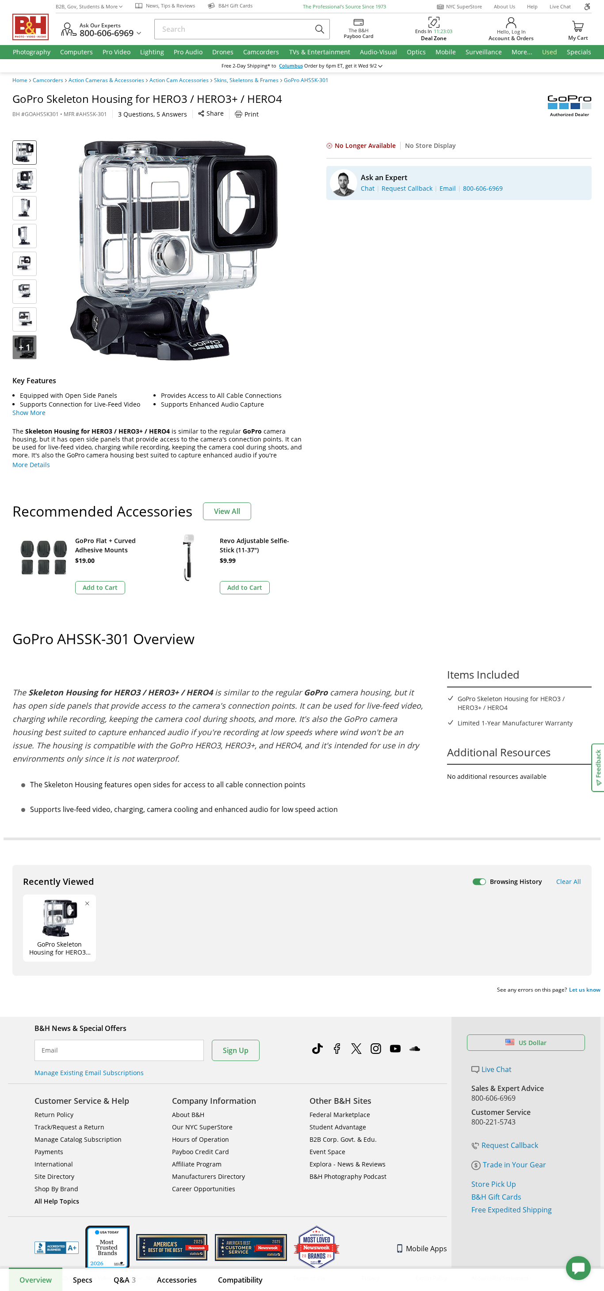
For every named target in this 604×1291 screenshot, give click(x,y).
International (53, 1164)
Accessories (177, 1280)
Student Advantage (338, 1127)
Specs (82, 1280)
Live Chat (560, 6)
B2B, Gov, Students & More (87, 6)
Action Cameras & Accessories (106, 80)
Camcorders (48, 80)
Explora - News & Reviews (348, 1164)
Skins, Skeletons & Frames (246, 80)
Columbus (291, 66)
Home (19, 80)
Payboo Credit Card (200, 1152)
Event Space (327, 1152)
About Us (504, 6)
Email (50, 1050)
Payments (48, 1152)
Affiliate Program (197, 1164)
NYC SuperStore (464, 6)
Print (252, 114)
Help (532, 6)
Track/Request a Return (69, 1127)
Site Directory (54, 1176)
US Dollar (533, 1042)
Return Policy (53, 1114)
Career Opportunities (203, 1189)
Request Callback (510, 1145)
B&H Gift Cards (496, 1197)
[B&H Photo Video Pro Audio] (34, 27)
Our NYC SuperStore (202, 1127)
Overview (35, 1280)
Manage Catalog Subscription (78, 1139)
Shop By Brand (56, 1189)
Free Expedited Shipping (511, 1210)
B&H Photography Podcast (348, 1176)
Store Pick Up (493, 1184)
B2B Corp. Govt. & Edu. (343, 1139)
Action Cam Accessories (179, 80)
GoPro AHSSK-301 (306, 80)
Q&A (125, 1280)
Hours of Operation (200, 1139)
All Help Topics (56, 1201)
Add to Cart (100, 587)
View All (227, 511)
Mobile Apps (426, 1248)
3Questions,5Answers (152, 114)
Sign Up (235, 1050)
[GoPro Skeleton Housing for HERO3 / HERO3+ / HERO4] (173, 250)
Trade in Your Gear (514, 1165)
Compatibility (240, 1280)
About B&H (188, 1114)
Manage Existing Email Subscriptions (89, 1072)
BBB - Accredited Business (56, 1247)
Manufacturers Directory (208, 1176)
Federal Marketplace (340, 1114)
